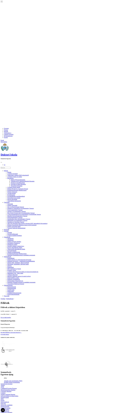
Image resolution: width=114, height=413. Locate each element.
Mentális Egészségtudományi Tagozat (17, 216)
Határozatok (10, 291)
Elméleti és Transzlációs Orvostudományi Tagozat (20, 208)
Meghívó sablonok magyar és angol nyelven (19, 276)
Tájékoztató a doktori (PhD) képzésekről (18, 175)
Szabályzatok (10, 290)
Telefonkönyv (7, 133)
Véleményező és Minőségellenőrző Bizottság (22, 181)
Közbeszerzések (5, 406)
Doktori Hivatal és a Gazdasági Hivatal (17, 189)
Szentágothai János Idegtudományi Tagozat (18, 219)
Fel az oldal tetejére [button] (6, 317)
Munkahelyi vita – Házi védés (15, 273)
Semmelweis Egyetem (6, 384)
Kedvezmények (5, 402)
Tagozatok (7, 202)
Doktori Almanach (12, 192)
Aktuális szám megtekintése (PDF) (13, 381)
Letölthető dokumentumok (14, 293)
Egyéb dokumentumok (13, 294)
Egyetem (6, 128)
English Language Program (8, 394)
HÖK (2, 399)
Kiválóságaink (11, 195)
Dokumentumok (8, 285)
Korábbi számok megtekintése (12, 382)
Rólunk (6, 170)
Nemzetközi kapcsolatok (13, 198)
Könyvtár (3, 403)
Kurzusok (6, 229)
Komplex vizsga (11, 270)
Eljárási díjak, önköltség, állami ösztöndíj (18, 262)
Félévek (9, 265)
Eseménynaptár (5, 397)
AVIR (2, 387)
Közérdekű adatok (5, 408)
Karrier (6, 137)
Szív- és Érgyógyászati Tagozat (15, 207)
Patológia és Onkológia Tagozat (15, 222)
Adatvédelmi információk (14, 201)
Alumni (3, 385)
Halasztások (10, 267)
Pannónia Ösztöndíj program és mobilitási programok (21, 282)
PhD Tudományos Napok (14, 268)
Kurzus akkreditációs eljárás (14, 247)
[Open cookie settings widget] (3, 410)
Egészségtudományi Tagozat (14, 217)
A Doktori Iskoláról (12, 173)
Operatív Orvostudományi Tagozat (16, 211)
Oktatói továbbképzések (13, 252)
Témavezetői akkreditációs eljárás (16, 249)
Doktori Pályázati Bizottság (18, 179)
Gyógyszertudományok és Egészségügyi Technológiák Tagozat (24, 214)
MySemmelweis (8, 136)
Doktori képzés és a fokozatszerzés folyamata (19, 259)
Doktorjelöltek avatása (13, 278)
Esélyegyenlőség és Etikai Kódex (9, 396)
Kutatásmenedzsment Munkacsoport (16, 190)
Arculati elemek (11, 193)
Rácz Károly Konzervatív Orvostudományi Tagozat (21, 213)
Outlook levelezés (8, 134)
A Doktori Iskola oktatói (13, 187)
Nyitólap (3, 298)
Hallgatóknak (7, 256)
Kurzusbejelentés (11, 250)
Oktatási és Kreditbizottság (18, 182)
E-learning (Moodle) (6, 391)
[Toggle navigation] (1, 162)
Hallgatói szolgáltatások (13, 279)
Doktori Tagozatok (12, 205)
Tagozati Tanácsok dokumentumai (16, 228)
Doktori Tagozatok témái (13, 226)
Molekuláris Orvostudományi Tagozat (17, 220)
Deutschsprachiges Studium (8, 390)
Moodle (6, 131)
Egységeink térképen (5, 334)
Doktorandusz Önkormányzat (15, 281)
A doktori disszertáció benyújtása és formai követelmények (22, 271)
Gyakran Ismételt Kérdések (14, 235)
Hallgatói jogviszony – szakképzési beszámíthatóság (21, 261)
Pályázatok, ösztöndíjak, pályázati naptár (18, 264)
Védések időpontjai (12, 275)
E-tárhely (3, 393)
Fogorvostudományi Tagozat (14, 210)
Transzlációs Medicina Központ (15, 284)
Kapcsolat (6, 296)
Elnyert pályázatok (12, 199)
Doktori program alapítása (14, 241)
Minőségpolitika (5, 409)
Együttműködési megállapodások (16, 196)
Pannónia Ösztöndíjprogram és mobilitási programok (21, 255)
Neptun (6, 130)
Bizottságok (10, 178)
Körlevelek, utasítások (6, 405)
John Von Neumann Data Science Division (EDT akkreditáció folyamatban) (27, 223)
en (4, 164)
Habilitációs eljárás (12, 244)
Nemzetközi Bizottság (16, 186)
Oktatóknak (7, 237)
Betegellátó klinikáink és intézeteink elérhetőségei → (11, 332)
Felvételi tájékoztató (12, 234)
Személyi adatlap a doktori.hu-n (15, 246)
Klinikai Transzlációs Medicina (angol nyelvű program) (21, 225)
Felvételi (6, 231)
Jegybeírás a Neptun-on (13, 243)
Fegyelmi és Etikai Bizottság (18, 184)
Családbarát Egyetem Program (9, 388)
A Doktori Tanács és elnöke (14, 176)
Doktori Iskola (9, 154)
